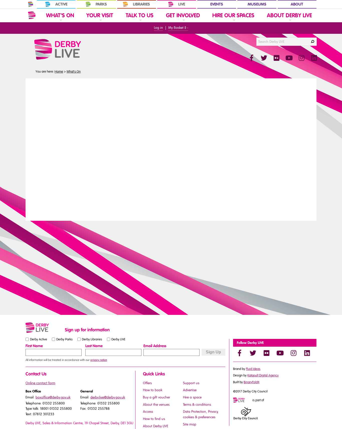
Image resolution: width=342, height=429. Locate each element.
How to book (152, 390)
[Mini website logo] (242, 400)
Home (59, 72)
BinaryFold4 (251, 382)
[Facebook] (239, 353)
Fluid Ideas (253, 369)
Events (216, 4)
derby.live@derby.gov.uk (107, 397)
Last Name (94, 345)
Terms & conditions (197, 404)
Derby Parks (64, 339)
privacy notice (98, 360)
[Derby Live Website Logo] (71, 49)
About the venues (156, 404)
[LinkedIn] (307, 353)
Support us (191, 383)
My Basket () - (178, 28)
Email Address (154, 345)
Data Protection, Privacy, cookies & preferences (201, 414)
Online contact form (40, 383)
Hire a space (192, 397)
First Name (34, 345)
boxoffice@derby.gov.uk (53, 397)
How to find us (154, 419)
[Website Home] (32, 15)
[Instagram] (293, 353)
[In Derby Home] (31, 4)
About (297, 4)
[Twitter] (253, 353)
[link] (60, 22)
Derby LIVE (118, 339)
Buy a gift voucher (156, 397)
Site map (189, 424)
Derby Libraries (92, 339)
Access (148, 411)
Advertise (190, 390)
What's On (74, 72)
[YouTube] (280, 353)
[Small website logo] (44, 327)
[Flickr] (266, 353)
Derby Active (38, 339)
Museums (257, 4)
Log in (158, 28)
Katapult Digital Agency (263, 375)
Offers (147, 383)
